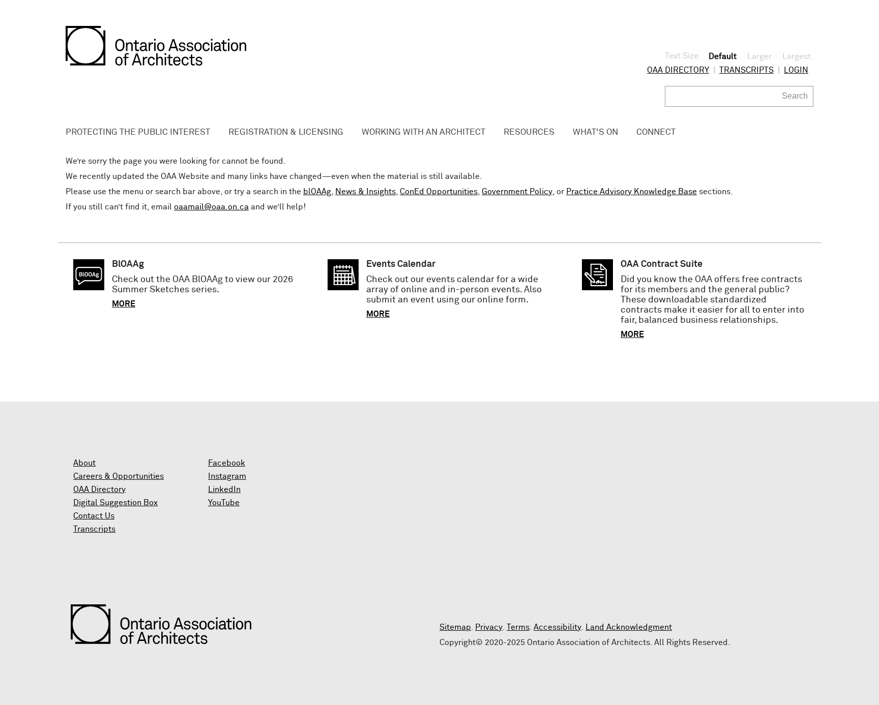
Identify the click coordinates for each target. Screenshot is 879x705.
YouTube (224, 503)
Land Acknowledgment (628, 627)
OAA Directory (678, 70)
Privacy (489, 627)
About (84, 463)
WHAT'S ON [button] (595, 132)
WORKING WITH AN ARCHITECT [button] (423, 132)
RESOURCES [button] (529, 132)
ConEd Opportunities (439, 192)
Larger (759, 56)
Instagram (227, 476)
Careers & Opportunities (118, 476)
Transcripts (746, 70)
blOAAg (317, 192)
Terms (518, 627)
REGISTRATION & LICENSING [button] (285, 132)
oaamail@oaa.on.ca (211, 207)
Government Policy (517, 192)
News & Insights (365, 192)
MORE (123, 304)
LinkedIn (224, 489)
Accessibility (557, 627)
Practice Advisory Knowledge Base (631, 192)
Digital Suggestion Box (115, 503)
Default (723, 56)
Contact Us (93, 516)
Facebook (226, 463)
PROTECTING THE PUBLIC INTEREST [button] (138, 132)
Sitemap (455, 627)
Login (796, 70)
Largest (796, 56)
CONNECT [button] (656, 132)
